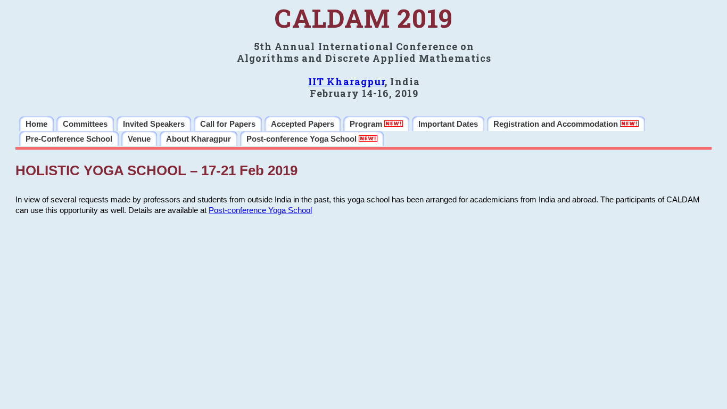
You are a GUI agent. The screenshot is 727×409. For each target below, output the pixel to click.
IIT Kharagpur (346, 81)
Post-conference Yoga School (260, 210)
